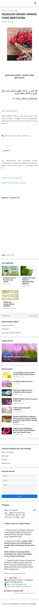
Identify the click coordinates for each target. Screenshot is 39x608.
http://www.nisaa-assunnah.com (14, 183)
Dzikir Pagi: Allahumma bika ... (12, 333)
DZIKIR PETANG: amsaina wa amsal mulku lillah (25, 400)
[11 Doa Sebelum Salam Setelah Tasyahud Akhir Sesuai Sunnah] (7, 375)
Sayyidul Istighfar (8, 325)
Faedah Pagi (13, 10)
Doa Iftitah (5, 329)
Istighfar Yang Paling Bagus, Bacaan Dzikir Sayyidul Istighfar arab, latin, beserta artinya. (24, 430)
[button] (35, 3)
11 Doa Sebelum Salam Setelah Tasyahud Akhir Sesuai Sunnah (23, 373)
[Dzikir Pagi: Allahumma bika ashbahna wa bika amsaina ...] (7, 392)
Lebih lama (32, 315)
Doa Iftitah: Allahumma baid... (23, 381)
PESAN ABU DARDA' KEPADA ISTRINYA (8, 304)
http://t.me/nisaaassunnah (12, 178)
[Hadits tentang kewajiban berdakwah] (7, 410)
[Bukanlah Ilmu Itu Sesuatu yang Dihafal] (10, 271)
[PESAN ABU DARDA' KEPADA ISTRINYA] (10, 295)
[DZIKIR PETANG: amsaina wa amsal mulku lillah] (7, 401)
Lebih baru (6, 315)
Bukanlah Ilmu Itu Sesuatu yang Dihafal (9, 280)
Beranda (4, 10)
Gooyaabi (33, 604)
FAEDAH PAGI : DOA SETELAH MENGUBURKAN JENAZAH (28, 280)
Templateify (14, 604)
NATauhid (5, 456)
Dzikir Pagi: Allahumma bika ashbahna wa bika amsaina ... (23, 391)
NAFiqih (4, 459)
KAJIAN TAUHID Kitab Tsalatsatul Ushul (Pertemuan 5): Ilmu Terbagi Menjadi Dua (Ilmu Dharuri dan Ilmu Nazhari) (25, 419)
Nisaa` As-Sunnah (8, 452)
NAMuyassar (6, 463)
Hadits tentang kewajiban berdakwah (22, 408)
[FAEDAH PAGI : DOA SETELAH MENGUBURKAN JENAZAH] (28, 271)
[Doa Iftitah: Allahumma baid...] (7, 384)
